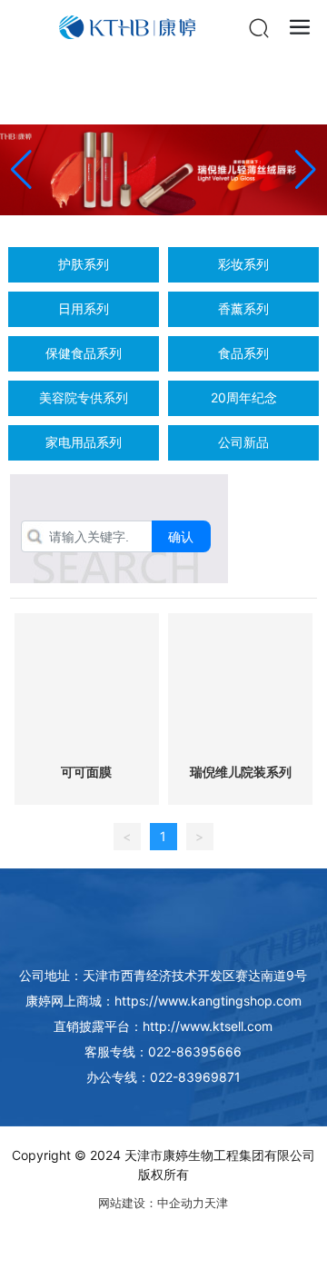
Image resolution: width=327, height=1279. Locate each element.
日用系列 (83, 308)
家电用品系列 (83, 442)
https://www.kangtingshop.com (208, 1000)
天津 (216, 1202)
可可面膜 (86, 772)
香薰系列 (243, 308)
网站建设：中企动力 (151, 1202)
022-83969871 (195, 1077)
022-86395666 (195, 1051)
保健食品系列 (83, 353)
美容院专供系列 (83, 397)
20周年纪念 (244, 397)
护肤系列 (83, 264)
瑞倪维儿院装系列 (241, 772)
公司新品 (243, 442)
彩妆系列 (243, 264)
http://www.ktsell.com (207, 1026)
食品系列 (243, 353)
